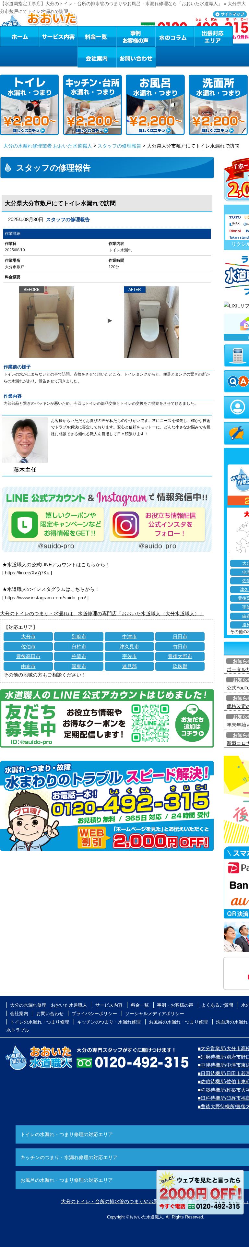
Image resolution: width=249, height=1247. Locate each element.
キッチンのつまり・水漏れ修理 (109, 1022)
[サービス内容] (46, 36)
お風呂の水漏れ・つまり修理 (178, 1022)
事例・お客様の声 (135, 36)
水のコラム (174, 36)
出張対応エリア (213, 36)
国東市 (79, 666)
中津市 (129, 636)
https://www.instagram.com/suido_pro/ (45, 597)
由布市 (28, 666)
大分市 (28, 636)
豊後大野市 (180, 656)
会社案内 (96, 57)
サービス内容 (58, 36)
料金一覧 (96, 36)
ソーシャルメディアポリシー (154, 1013)
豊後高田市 (28, 656)
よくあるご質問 (217, 1005)
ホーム (19, 36)
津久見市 (129, 646)
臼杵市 (79, 646)
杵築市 (79, 656)
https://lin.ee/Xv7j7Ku (27, 572)
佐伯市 (28, 646)
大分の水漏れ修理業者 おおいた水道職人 (47, 146)
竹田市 (180, 646)
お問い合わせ (136, 57)
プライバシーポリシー (94, 1013)
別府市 (79, 636)
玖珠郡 (180, 666)
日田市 (180, 636)
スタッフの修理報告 (119, 146)
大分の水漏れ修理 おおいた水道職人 (48, 1005)
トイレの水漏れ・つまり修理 (39, 1022)
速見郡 (129, 666)
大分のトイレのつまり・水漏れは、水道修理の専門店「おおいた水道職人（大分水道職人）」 (102, 613)
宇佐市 (129, 656)
